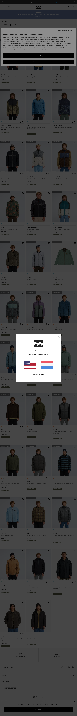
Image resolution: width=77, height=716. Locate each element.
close (59, 337)
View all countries (38, 374)
